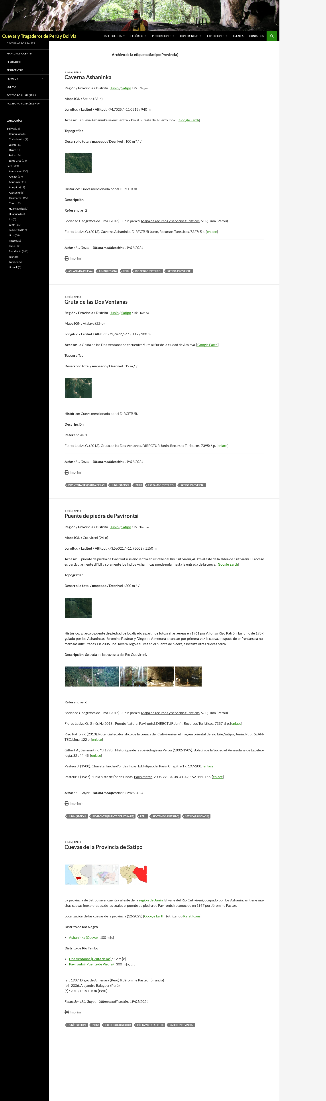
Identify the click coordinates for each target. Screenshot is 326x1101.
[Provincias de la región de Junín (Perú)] (105, 875)
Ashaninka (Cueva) (80, 271)
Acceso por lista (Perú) (21, 95)
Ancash (13, 176)
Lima (11, 235)
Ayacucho (15, 192)
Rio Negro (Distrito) (148, 271)
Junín (69, 72)
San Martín (15, 251)
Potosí (12, 155)
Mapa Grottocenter (19, 53)
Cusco (12, 203)
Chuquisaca (16, 134)
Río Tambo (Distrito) (161, 485)
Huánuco (14, 214)
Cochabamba (16, 139)
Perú (77, 72)
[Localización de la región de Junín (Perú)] (78, 875)
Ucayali (13, 267)
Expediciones (215, 35)
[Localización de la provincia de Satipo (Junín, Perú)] (133, 875)
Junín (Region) (108, 271)
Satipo (126, 88)
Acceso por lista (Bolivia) (23, 103)
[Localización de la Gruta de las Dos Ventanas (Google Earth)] (78, 388)
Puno (12, 246)
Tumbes (13, 262)
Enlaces (238, 35)
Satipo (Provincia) (179, 271)
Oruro (12, 150)
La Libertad (15, 230)
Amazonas (15, 171)
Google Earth (189, 120)
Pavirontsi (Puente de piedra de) (113, 816)
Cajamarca (15, 198)
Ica (10, 219)
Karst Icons (191, 916)
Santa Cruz (15, 160)
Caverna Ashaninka (88, 77)
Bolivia (11, 128)
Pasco (12, 240)
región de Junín (151, 900)
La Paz (12, 144)
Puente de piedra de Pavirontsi (102, 515)
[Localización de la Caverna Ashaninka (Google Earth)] (78, 163)
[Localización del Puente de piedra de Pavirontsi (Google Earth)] (78, 608)
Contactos (256, 35)
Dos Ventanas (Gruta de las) (86, 485)
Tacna (12, 256)
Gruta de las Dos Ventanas (96, 301)
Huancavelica (17, 208)
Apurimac (14, 182)
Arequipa (14, 187)
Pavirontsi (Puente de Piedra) (91, 964)
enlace (212, 231)
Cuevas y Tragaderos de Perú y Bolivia (39, 36)
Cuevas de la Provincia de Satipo (104, 847)
